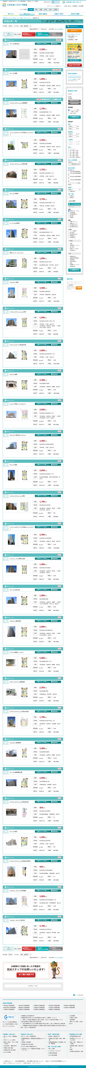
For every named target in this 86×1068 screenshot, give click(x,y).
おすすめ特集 (7, 1052)
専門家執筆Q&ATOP (75, 1036)
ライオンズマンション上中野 (18, 311)
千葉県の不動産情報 (9, 1009)
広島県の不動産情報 (54, 1007)
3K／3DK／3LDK (74, 154)
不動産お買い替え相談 (10, 1050)
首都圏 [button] (31, 9)
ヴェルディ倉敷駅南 (15, 742)
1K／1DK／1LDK (74, 150)
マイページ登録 (71, 79)
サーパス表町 (13, 464)
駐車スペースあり (74, 248)
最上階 (71, 215)
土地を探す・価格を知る (10, 1045)
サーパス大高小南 (15, 589)
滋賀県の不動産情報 (24, 1009)
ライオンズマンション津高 (17, 496)
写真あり (72, 196)
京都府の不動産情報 (39, 1005)
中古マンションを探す (10, 1040)
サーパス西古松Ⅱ (15, 43)
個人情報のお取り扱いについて (35, 1061)
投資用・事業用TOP (54, 1036)
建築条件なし (73, 256)
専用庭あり (73, 235)
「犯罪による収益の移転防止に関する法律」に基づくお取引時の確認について (42, 1019)
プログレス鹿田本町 (15, 621)
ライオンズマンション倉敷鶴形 (18, 103)
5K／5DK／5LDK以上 (75, 157)
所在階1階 (72, 212)
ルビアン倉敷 (13, 374)
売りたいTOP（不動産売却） (29, 1036)
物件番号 (71, 285)
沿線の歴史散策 (53, 1053)
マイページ (50, 6)
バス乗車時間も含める (75, 164)
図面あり (72, 197)
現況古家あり (73, 261)
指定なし (72, 170)
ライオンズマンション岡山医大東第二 (20, 861)
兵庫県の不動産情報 (39, 1009)
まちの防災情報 (53, 1055)
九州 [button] (50, 9)
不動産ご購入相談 (8, 1048)
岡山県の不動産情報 (54, 1005)
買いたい (29, 18)
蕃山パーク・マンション (17, 252)
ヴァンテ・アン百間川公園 (17, 558)
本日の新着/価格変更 (75, 171)
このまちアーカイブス (55, 1050)
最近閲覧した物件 (73, 39)
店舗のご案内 (73, 1017)
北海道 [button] (55, 9)
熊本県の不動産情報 (69, 1005)
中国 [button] (45, 9)
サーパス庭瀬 (13, 73)
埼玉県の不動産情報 (24, 1005)
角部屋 (71, 217)
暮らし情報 (52, 1048)
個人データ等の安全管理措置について (56, 1061)
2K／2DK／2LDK (74, 152)
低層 (73, 223)
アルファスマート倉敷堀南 (17, 681)
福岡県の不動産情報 (54, 1009)
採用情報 (75, 6)
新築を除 (72, 191)
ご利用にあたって (8, 1061)
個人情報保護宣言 (20, 1061)
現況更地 (72, 259)
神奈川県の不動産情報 (10, 1007)
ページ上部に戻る (78, 995)
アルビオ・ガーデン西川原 (17, 920)
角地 (71, 243)
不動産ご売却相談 (26, 1042)
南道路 (75, 245)
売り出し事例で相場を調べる (29, 1046)
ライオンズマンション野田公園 (18, 164)
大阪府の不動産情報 (39, 1007)
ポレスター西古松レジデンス (18, 435)
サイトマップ (36, 1063)
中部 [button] (36, 9)
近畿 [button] (41, 9)
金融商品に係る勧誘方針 (28, 1015)
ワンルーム (73, 149)
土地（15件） (73, 113)
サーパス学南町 (14, 193)
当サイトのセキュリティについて (12, 1063)
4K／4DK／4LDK (74, 155)
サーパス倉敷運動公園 (16, 772)
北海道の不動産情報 (69, 1007)
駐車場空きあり (74, 234)
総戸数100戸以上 (74, 226)
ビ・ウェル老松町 (15, 223)
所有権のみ (73, 237)
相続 (71, 1049)
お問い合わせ (68, 6)
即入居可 (72, 232)
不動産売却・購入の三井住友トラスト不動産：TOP (14, 18)
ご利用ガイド (58, 6)
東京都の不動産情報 (9, 1005)
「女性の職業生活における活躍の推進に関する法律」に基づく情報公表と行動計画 (43, 1023)
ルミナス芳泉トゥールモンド (18, 404)
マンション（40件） (75, 110)
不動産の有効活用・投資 (76, 1051)
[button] (10, 1018)
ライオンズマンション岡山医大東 (19, 802)
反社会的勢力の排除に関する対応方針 (31, 1021)
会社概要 (81, 6)
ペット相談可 (73, 231)
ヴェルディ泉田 (14, 282)
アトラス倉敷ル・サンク (17, 652)
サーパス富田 (13, 831)
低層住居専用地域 (74, 258)
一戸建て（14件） (74, 111)
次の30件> (60, 29)
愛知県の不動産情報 (24, 1007)
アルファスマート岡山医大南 (18, 344)
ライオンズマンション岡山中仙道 (19, 711)
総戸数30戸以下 (74, 225)
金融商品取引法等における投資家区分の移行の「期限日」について (39, 1017)
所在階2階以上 (73, 214)
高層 (74, 221)
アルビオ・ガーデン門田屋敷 (18, 890)
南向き (75, 210)
